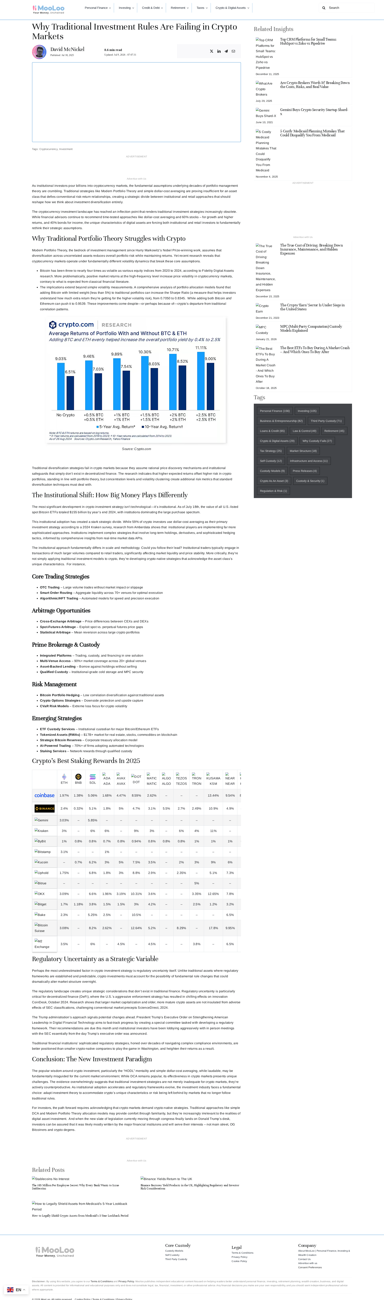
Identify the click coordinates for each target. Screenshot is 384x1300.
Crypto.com (142, 449)
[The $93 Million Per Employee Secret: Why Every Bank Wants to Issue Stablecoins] (50, 1179)
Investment (66, 149)
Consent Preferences (310, 1267)
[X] (211, 51)
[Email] (233, 51)
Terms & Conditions (102, 1281)
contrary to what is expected (60, 281)
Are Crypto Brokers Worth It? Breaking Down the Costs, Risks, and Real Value (315, 84)
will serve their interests (185, 1124)
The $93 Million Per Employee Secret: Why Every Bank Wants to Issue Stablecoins (75, 1186)
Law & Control (305, 430)
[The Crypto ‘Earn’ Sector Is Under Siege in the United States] (266, 306)
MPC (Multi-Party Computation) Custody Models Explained (311, 328)
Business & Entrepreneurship (281, 420)
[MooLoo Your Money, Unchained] (48, 6)
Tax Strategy (271, 450)
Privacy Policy (126, 1281)
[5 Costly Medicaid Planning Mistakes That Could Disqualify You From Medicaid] (266, 132)
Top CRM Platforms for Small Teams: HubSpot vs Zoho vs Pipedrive (308, 41)
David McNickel (67, 49)
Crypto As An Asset (274, 480)
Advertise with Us (136, 178)
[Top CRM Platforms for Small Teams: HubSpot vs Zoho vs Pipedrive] (266, 40)
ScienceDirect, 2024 (153, 1007)
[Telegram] (226, 51)
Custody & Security (310, 480)
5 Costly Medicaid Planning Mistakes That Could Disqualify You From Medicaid (312, 133)
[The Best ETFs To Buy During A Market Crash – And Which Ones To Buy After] (266, 348)
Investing (307, 410)
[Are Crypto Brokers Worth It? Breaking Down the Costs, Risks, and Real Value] (266, 83)
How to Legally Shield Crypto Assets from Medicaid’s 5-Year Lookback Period (80, 1215)
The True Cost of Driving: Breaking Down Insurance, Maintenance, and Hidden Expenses (311, 249)
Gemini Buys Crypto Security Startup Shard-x (314, 111)
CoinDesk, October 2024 (50, 1002)
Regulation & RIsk (273, 490)
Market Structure (303, 450)
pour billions (77, 185)
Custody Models (272, 470)
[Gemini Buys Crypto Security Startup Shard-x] (266, 110)
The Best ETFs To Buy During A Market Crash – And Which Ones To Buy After (315, 349)
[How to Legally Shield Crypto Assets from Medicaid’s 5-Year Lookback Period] (82, 1203)
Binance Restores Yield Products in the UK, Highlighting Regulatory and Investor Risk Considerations (190, 1186)
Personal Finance (275, 410)
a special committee (166, 1022)
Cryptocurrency (48, 149)
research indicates (138, 473)
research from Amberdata (131, 527)
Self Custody (271, 460)
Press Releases (305, 470)
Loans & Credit (272, 430)
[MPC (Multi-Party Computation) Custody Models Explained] (266, 327)
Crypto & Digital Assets (277, 440)
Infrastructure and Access (309, 460)
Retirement (334, 430)
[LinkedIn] (219, 51)
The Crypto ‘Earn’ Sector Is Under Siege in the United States (312, 307)
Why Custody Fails (317, 440)
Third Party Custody (326, 420)
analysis (166, 287)
